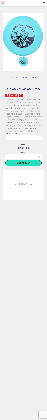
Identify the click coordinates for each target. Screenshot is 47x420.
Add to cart (23, 164)
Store (14, 78)
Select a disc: (11, 135)
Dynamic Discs (28, 78)
